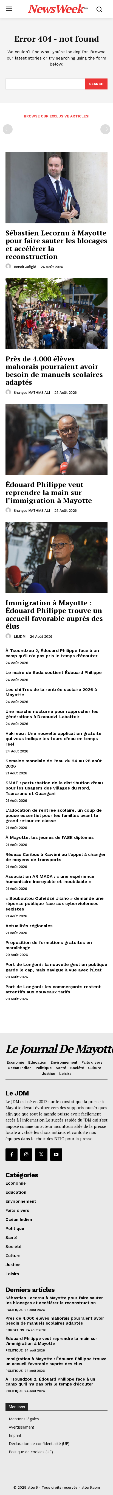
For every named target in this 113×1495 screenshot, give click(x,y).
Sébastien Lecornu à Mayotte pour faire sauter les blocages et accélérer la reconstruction (56, 244)
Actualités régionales (29, 925)
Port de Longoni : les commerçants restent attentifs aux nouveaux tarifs (53, 989)
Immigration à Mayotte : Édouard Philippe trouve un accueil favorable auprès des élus (54, 614)
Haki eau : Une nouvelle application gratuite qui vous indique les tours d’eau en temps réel (53, 738)
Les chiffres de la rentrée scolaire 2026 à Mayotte (51, 692)
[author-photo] (9, 266)
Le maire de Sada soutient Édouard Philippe (53, 672)
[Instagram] (26, 1154)
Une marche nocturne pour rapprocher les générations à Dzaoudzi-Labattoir (51, 714)
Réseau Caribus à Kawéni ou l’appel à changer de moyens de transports (55, 857)
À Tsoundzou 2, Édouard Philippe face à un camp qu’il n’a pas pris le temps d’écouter (52, 653)
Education (14, 1330)
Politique (14, 1310)
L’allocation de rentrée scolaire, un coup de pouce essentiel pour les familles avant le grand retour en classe (53, 815)
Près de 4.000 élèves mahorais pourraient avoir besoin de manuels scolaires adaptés (54, 370)
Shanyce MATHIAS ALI (32, 392)
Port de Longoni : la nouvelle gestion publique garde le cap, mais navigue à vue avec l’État (56, 967)
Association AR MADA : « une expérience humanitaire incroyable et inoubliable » (49, 879)
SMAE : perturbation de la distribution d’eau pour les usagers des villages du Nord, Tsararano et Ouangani (54, 788)
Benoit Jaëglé (25, 267)
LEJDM (20, 636)
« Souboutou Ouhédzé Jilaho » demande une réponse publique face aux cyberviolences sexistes (54, 903)
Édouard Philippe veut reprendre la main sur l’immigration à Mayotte (48, 492)
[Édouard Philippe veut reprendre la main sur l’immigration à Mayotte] (56, 439)
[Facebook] (11, 1154)
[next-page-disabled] (105, 129)
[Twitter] (41, 1154)
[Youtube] (56, 1154)
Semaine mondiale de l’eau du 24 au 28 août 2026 (53, 763)
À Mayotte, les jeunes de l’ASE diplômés (49, 837)
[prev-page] (8, 129)
